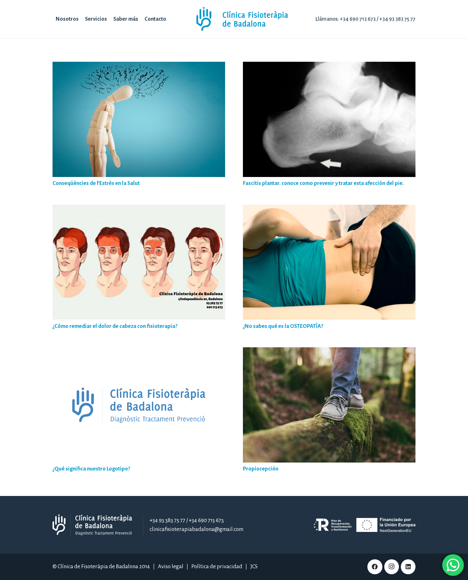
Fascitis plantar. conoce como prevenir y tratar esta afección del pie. (323, 183)
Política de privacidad (216, 566)
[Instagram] (391, 566)
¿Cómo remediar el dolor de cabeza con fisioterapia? (115, 326)
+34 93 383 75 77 (397, 19)
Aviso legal (170, 566)
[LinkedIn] (408, 566)
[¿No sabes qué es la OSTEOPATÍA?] (329, 209)
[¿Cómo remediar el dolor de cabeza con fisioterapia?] (139, 209)
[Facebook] (374, 566)
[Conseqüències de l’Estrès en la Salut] (139, 66)
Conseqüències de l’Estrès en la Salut (96, 183)
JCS (254, 566)
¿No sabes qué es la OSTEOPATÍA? (283, 326)
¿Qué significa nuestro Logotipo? (91, 469)
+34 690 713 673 (358, 19)
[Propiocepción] (329, 352)
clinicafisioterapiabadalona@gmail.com (196, 529)
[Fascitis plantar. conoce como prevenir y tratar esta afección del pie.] (329, 66)
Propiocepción (260, 469)
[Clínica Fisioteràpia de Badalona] (242, 19)
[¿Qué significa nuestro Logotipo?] (139, 352)
